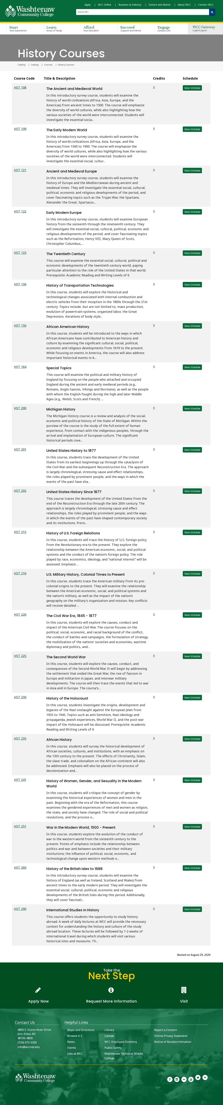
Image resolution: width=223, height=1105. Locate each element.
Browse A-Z (74, 1036)
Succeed (130, 28)
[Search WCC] (212, 12)
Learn (54, 28)
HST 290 (20, 909)
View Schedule (192, 88)
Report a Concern (165, 1030)
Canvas (109, 1036)
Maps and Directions (80, 1030)
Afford (91, 28)
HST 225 (20, 656)
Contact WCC (205, 4)
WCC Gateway (204, 28)
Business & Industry (129, 4)
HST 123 (20, 253)
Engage (164, 28)
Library (109, 1030)
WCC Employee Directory (121, 1042)
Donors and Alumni (159, 4)
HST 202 (20, 491)
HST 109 (20, 129)
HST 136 (20, 284)
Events (71, 1048)
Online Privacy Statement (170, 1036)
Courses (48, 64)
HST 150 (20, 325)
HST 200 (20, 408)
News (71, 1042)
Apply (87, 4)
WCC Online (104, 4)
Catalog (21, 64)
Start (18, 28)
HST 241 (20, 780)
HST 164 (20, 367)
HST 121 (20, 170)
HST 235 (20, 738)
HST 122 (20, 211)
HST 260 (20, 867)
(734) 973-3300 (27, 1042)
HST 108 (20, 87)
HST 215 (20, 532)
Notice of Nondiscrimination (172, 1042)
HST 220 (20, 614)
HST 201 (20, 449)
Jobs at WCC (75, 1054)
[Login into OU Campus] (2, 1102)
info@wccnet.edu (29, 1047)
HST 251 (20, 826)
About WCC (184, 4)
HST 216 (20, 573)
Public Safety (113, 1048)
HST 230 (20, 697)
